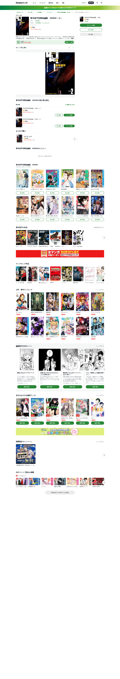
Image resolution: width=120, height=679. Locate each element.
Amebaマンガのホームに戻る (60, 492)
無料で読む (27, 387)
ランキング (42, 3)
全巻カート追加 (69, 42)
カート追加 (92, 25)
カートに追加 (69, 115)
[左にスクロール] (69, 47)
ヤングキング (45, 23)
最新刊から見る (71, 104)
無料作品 (50, 3)
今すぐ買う (91, 30)
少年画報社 (38, 23)
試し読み (59, 115)
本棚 (63, 3)
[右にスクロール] (73, 47)
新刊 (57, 3)
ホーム (34, 3)
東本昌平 (37, 20)
